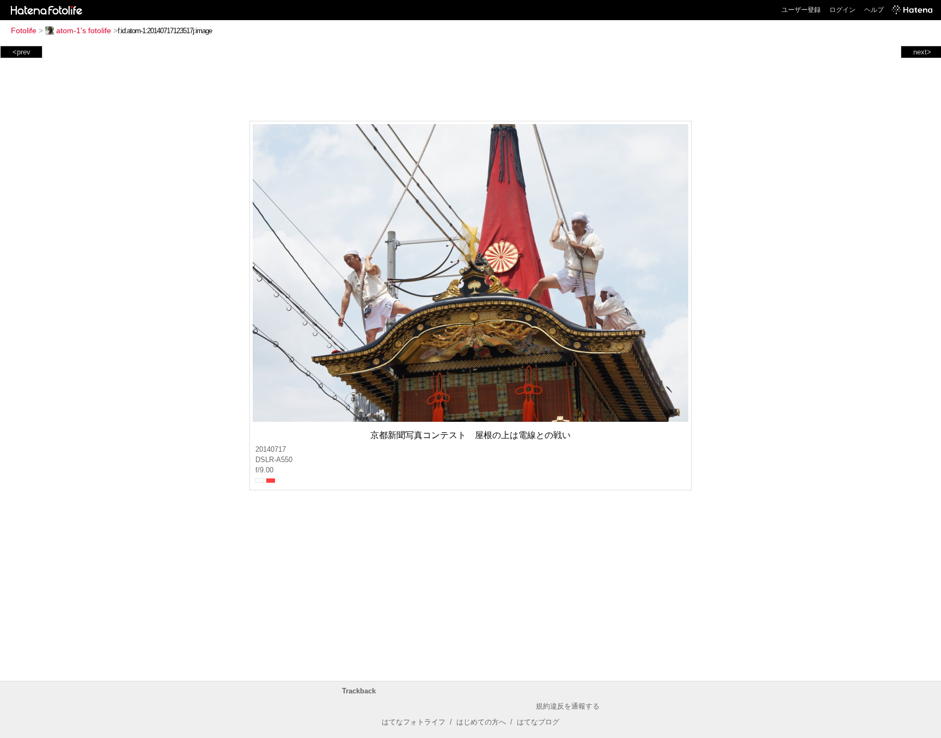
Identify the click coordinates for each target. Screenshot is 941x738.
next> (922, 52)
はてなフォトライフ (413, 722)
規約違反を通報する (568, 706)
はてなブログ (538, 722)
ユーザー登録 (801, 10)
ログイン (842, 10)
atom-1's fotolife (83, 30)
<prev (21, 52)
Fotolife (23, 30)
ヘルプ (874, 10)
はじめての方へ (481, 722)
